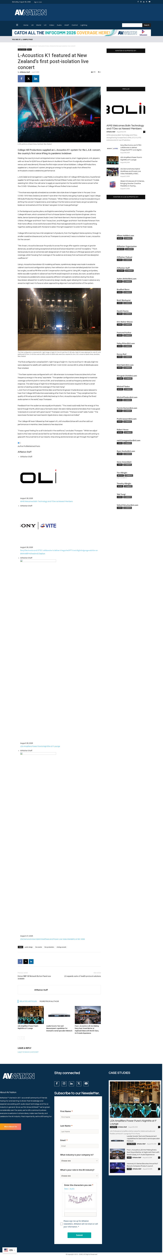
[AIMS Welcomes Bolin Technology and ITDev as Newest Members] (126, 108)
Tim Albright (122, 473)
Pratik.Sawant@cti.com (127, 419)
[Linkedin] (143, 1)
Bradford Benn (123, 289)
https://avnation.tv (122, 477)
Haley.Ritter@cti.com (126, 343)
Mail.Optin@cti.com (125, 365)
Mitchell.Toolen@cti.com (127, 397)
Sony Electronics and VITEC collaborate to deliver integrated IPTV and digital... (131, 147)
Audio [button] (72, 1189)
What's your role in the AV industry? (77, 1170)
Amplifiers (113, 1127)
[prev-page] (19, 1037)
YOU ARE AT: (16, 39)
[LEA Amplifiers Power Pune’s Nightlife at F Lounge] (31, 1015)
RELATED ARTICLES (28, 1001)
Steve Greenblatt (124, 462)
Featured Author (124, 332)
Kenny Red (121, 354)
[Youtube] (149, 1)
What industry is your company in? (77, 1154)
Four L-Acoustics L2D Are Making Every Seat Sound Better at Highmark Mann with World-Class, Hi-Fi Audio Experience (143, 1152)
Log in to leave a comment (28, 1052)
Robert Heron (123, 429)
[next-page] (23, 1037)
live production (49, 947)
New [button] (66, 1189)
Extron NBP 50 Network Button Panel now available (34, 977)
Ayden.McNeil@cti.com (126, 279)
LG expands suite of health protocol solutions (82, 976)
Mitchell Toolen (123, 386)
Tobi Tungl (121, 494)
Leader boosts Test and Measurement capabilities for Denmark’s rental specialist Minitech (59, 1028)
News (29, 49)
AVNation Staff (25, 72)
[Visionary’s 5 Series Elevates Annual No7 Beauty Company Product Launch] (117, 1167)
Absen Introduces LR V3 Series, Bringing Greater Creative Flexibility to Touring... (132, 183)
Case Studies (22, 46)
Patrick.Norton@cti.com (127, 408)
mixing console (61, 947)
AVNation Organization (127, 246)
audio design (29, 947)
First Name (65, 1111)
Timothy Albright (124, 483)
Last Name (65, 1125)
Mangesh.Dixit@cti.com (127, 376)
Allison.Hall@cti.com (125, 235)
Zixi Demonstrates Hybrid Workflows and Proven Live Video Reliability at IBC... (130, 171)
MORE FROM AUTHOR (49, 1001)
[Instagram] (140, 1)
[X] (146, 1)
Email (63, 1140)
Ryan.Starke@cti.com (126, 451)
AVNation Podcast (124, 257)
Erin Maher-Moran (125, 322)
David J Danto (123, 311)
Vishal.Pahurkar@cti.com (127, 505)
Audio (129, 1157)
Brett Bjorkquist (124, 300)
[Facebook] (138, 1)
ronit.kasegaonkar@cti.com (128, 440)
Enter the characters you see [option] (77, 1185)
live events (38, 947)
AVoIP (129, 1169)
